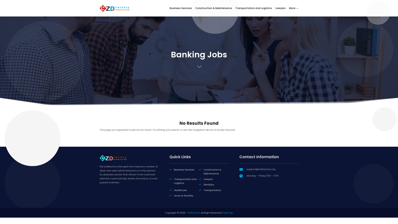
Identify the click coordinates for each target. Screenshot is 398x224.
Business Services (181, 8)
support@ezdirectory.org (261, 169)
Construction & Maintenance (213, 8)
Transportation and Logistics (253, 8)
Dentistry (209, 184)
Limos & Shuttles (183, 195)
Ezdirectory (194, 212)
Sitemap (228, 212)
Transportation (212, 190)
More (292, 8)
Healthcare (180, 190)
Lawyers (280, 8)
